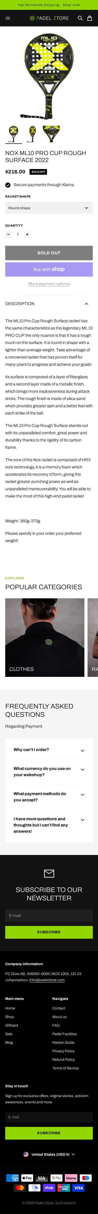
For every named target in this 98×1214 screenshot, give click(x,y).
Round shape (19, 208)
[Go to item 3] (51, 134)
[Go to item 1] (13, 134)
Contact (58, 1008)
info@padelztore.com (47, 980)
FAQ (56, 1025)
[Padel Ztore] (49, 18)
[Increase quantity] (27, 234)
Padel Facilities (64, 1034)
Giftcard (11, 1025)
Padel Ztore (44, 1203)
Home (10, 1008)
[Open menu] (7, 18)
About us (59, 1017)
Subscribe (49, 932)
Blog (9, 1042)
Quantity (14, 225)
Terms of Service (65, 1068)
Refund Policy (63, 1060)
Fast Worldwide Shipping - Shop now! (49, 5)
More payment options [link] (49, 284)
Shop (9, 1017)
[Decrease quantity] (8, 234)
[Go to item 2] (32, 134)
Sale (9, 1034)
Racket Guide (63, 1042)
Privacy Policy (63, 1051)
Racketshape (18, 196)
